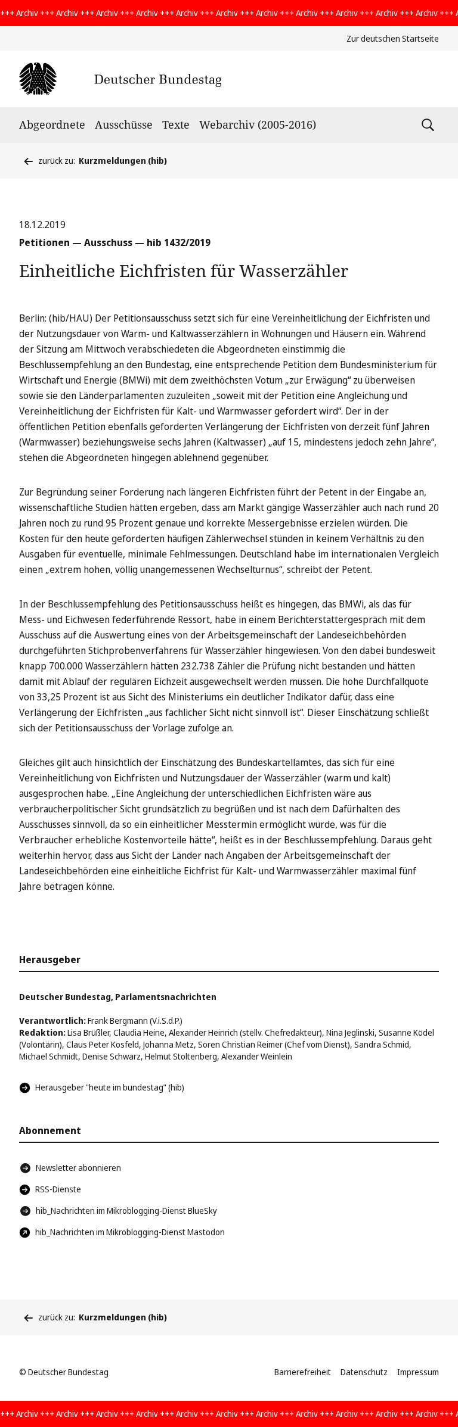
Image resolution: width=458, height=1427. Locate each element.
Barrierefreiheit (302, 1372)
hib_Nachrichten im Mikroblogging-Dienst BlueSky (126, 1210)
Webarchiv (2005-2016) (257, 124)
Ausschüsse (124, 124)
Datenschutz (364, 1372)
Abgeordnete (52, 124)
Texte (176, 124)
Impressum (418, 1372)
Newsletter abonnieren (78, 1167)
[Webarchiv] (120, 79)
